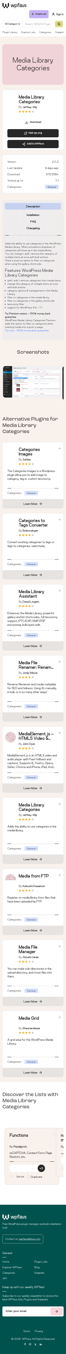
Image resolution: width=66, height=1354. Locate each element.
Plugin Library (9, 32)
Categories (45, 32)
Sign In (60, 14)
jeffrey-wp (30, 106)
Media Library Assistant (31, 594)
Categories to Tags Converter (33, 522)
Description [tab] (33, 206)
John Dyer (29, 743)
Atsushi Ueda (30, 957)
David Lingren (31, 601)
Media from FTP (34, 876)
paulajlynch (20, 1146)
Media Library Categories (31, 807)
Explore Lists (28, 32)
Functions (19, 1135)
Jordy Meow (30, 672)
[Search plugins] (59, 24)
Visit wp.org (34, 133)
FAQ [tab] (33, 221)
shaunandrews (31, 1028)
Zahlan (27, 459)
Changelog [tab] (33, 228)
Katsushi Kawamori (34, 885)
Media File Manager (28, 949)
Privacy (39, 1331)
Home (5, 1261)
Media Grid (29, 1018)
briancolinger (30, 530)
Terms (26, 1331)
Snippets (60, 32)
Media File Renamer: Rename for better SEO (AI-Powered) (36, 669)
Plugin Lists (40, 1261)
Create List (40, 14)
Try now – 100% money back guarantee (27, 330)
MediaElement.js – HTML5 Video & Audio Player (36, 738)
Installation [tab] (33, 214)
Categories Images (29, 451)
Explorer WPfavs (12, 1267)
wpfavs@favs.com (29, 1238)
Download (34, 122)
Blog (37, 1267)
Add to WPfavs (34, 144)
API (4, 1278)
